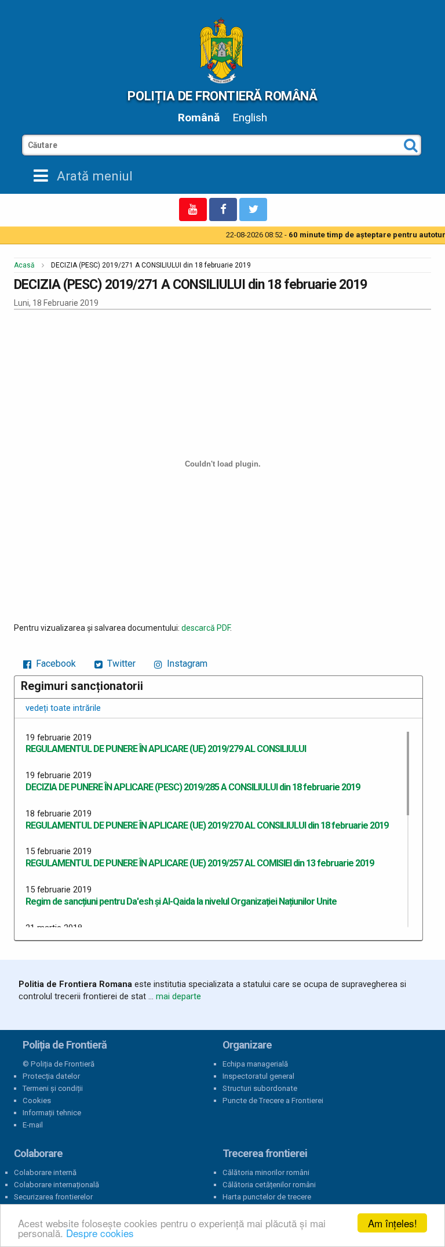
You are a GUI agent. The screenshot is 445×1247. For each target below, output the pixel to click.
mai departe (178, 996)
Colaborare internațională (56, 1184)
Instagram (186, 663)
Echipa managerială (255, 1064)
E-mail (33, 1125)
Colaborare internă (45, 1172)
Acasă (24, 265)
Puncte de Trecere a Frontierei (272, 1100)
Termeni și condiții (53, 1088)
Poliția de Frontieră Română (222, 95)
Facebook (55, 663)
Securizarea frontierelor (53, 1196)
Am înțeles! (392, 1223)
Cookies (37, 1100)
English (249, 117)
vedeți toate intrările (63, 708)
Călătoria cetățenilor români (269, 1184)
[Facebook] (223, 209)
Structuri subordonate (259, 1088)
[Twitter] (253, 209)
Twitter (120, 663)
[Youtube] (193, 209)
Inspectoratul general (258, 1076)
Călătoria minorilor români (265, 1172)
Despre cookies (100, 1233)
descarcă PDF (205, 627)
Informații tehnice (52, 1112)
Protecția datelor (51, 1076)
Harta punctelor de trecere (266, 1196)
